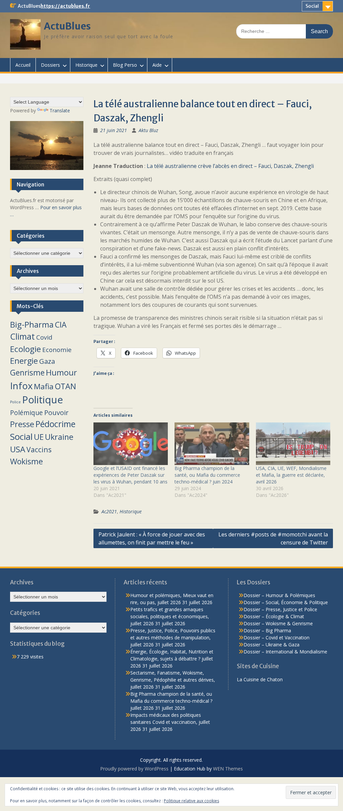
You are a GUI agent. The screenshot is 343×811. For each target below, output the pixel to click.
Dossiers (50, 65)
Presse (22, 424)
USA (17, 449)
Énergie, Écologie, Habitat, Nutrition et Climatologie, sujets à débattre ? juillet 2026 (171, 658)
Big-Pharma (32, 324)
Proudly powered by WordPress (134, 768)
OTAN (65, 386)
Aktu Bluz (148, 130)
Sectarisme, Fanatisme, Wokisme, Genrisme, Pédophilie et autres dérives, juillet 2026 (172, 680)
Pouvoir (56, 412)
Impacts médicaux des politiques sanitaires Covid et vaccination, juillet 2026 (170, 722)
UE (39, 436)
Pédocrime (55, 423)
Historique (86, 65)
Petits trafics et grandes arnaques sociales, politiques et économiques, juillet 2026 (169, 616)
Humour (61, 372)
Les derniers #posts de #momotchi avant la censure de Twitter (273, 538)
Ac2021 (109, 511)
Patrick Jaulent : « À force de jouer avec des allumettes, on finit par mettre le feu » (151, 538)
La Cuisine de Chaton (260, 679)
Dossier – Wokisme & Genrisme (278, 623)
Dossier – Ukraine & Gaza (271, 644)
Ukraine (59, 436)
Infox (21, 386)
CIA (61, 324)
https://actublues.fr (65, 6)
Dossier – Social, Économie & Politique (286, 602)
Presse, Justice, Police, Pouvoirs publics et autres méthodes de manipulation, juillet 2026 (172, 637)
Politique (42, 399)
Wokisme (26, 461)
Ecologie (25, 348)
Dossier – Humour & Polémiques (279, 595)
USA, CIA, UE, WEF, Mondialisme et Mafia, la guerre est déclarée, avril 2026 (291, 475)
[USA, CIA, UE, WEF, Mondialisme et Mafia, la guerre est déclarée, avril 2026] (293, 443)
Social (312, 6)
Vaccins (39, 449)
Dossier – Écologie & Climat (274, 616)
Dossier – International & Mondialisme (285, 651)
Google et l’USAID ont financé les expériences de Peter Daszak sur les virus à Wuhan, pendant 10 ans (130, 475)
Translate (60, 110)
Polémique (26, 412)
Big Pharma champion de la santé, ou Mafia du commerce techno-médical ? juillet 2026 (171, 701)
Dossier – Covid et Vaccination (277, 637)
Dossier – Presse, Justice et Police (280, 609)
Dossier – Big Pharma (267, 630)
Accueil (22, 65)
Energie (24, 360)
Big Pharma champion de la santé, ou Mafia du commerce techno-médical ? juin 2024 (207, 475)
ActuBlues (67, 26)
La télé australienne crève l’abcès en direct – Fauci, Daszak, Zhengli (230, 166)
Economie (57, 349)
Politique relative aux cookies (191, 801)
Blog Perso (125, 65)
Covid (44, 337)
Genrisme (27, 372)
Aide (157, 65)
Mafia (44, 386)
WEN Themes (228, 768)
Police (15, 402)
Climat (22, 336)
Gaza (47, 361)
